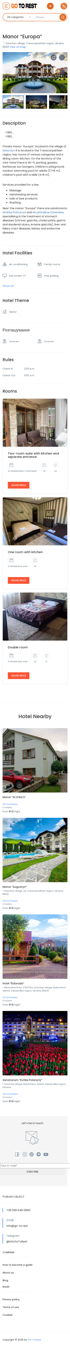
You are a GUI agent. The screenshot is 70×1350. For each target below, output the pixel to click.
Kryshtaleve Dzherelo (48, 212)
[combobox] (19, 17)
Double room (18, 647)
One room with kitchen (25, 552)
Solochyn (9, 150)
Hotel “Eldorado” (13, 983)
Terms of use (11, 1307)
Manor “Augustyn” (15, 887)
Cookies (8, 1315)
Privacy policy (11, 1299)
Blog (5, 1280)
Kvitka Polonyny (14, 212)
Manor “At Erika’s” (14, 797)
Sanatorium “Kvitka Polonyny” (22, 1080)
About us (8, 1272)
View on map (18, 47)
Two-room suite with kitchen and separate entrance (33, 455)
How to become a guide (17, 1265)
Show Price (18, 485)
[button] (62, 85)
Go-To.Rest (34, 1339)
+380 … (10, 132)
